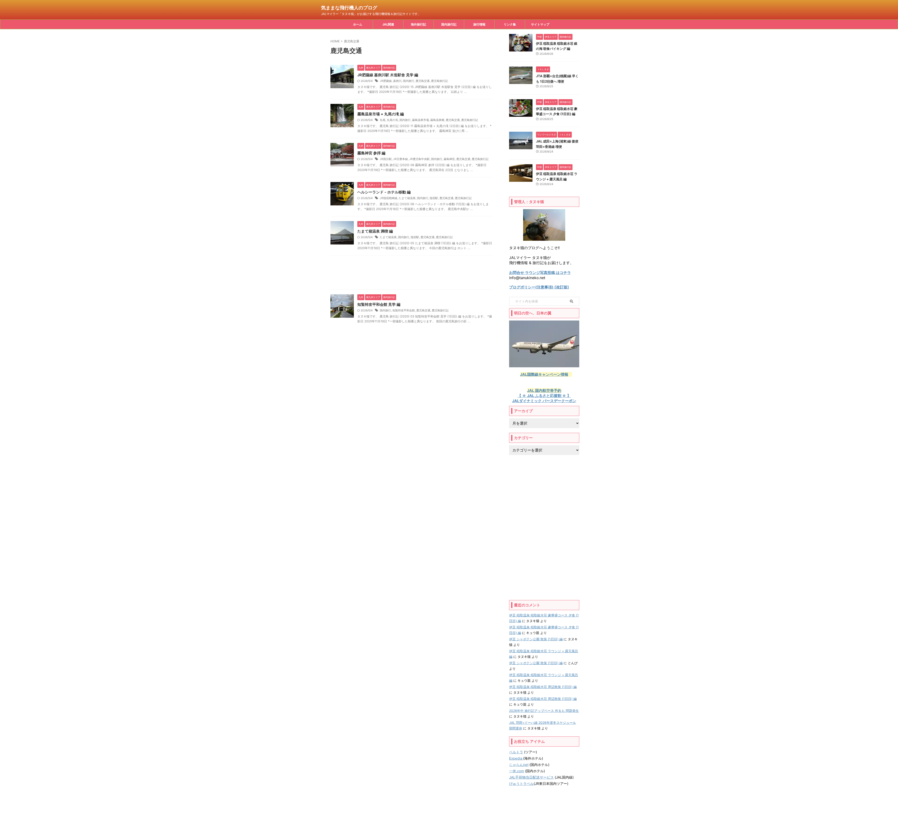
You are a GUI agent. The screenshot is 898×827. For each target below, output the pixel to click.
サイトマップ (540, 24)
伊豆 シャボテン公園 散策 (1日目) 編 (536, 639)
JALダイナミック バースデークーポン (544, 400)
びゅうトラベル (521, 783)
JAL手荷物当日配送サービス (531, 777)
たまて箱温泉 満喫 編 (375, 231)
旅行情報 (479, 24)
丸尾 (382, 120)
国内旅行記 (448, 24)
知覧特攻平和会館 (403, 310)
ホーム (357, 24)
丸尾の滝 (392, 120)
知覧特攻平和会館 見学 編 (378, 304)
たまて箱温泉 (407, 198)
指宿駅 (434, 198)
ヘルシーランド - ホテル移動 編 (384, 192)
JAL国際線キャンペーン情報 (544, 374)
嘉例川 (397, 81)
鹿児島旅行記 (439, 81)
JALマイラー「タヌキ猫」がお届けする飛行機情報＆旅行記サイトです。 (449, 813)
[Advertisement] (411, 273)
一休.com (516, 771)
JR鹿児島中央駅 (419, 159)
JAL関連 (388, 24)
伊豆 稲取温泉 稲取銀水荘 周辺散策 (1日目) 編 (543, 687)
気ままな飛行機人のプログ (349, 8)
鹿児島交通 (423, 81)
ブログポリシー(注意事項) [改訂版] (539, 287)
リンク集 (510, 24)
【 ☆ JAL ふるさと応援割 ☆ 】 (544, 395)
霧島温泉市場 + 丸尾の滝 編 (380, 114)
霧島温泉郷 (437, 120)
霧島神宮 (449, 159)
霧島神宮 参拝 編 (371, 153)
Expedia (516, 758)
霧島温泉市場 (420, 120)
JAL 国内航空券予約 (544, 390)
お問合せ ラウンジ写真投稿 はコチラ (540, 272)
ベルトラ (516, 752)
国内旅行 (408, 81)
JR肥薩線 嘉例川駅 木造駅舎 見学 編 (387, 75)
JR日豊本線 (400, 159)
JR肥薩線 (386, 81)
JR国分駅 (386, 159)
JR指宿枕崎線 (388, 198)
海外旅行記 (418, 24)
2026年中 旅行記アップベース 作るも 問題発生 (544, 711)
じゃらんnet (519, 764)
